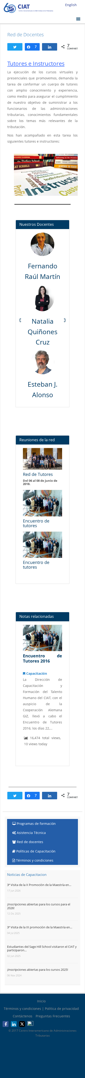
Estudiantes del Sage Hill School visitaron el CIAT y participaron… (42, 948)
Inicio (41, 1001)
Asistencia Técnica (31, 832)
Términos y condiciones (34, 860)
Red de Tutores (38, 474)
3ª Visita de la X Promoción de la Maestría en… (39, 885)
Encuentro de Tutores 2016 (42, 658)
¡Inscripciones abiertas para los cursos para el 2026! (38, 906)
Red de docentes (29, 842)
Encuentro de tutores (36, 523)
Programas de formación (36, 823)
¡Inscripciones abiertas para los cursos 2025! (37, 969)
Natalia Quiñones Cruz (42, 332)
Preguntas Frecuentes (53, 1016)
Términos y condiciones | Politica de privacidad (41, 1008)
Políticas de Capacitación (35, 851)
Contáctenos (22, 1016)
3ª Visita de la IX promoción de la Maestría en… (39, 927)
